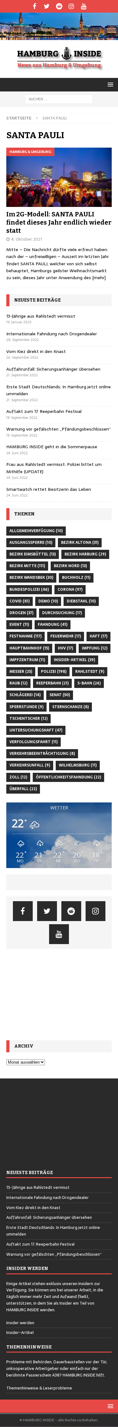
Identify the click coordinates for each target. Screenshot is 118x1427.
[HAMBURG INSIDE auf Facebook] (34, 6)
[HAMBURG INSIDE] (59, 36)
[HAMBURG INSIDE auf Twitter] (46, 6)
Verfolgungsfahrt (33, 742)
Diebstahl (81, 601)
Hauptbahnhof (29, 648)
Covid (19, 601)
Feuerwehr (65, 636)
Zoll (18, 777)
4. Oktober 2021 (26, 239)
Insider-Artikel (74, 660)
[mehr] (99, 277)
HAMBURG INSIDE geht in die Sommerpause (51, 446)
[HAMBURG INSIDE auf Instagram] (71, 6)
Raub (18, 683)
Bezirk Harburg (85, 554)
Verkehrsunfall (29, 765)
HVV (65, 648)
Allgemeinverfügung (36, 531)
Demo (48, 601)
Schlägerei (25, 695)
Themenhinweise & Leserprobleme (39, 1388)
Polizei (53, 671)
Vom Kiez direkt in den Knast (36, 351)
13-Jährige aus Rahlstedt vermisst (40, 316)
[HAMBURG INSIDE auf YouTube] (83, 6)
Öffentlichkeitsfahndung (68, 777)
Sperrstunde (26, 707)
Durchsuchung (62, 613)
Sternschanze (70, 707)
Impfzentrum (27, 660)
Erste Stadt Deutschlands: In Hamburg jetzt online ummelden (53, 1230)
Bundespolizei (29, 589)
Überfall (23, 789)
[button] (109, 84)
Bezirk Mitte (27, 566)
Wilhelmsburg (78, 765)
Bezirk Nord (70, 566)
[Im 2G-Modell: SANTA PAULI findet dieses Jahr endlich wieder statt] (59, 177)
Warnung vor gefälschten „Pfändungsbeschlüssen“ (58, 429)
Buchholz (76, 577)
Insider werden (20, 1323)
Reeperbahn (52, 683)
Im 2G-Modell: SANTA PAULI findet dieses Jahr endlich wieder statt (58, 222)
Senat (59, 695)
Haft (98, 636)
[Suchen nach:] (59, 98)
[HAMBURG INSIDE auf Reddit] (59, 6)
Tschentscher (28, 718)
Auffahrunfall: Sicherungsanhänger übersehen (53, 369)
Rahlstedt (89, 671)
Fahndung (52, 624)
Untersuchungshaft (35, 730)
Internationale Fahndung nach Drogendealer (51, 333)
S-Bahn (89, 683)
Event (19, 624)
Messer (20, 671)
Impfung (94, 648)
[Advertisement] (59, 994)
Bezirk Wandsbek (31, 577)
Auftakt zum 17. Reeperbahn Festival (43, 411)
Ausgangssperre (30, 542)
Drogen (21, 613)
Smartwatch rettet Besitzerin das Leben (48, 489)
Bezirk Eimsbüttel (32, 554)
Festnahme (25, 636)
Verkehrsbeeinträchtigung (42, 753)
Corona (70, 589)
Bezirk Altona (79, 542)
